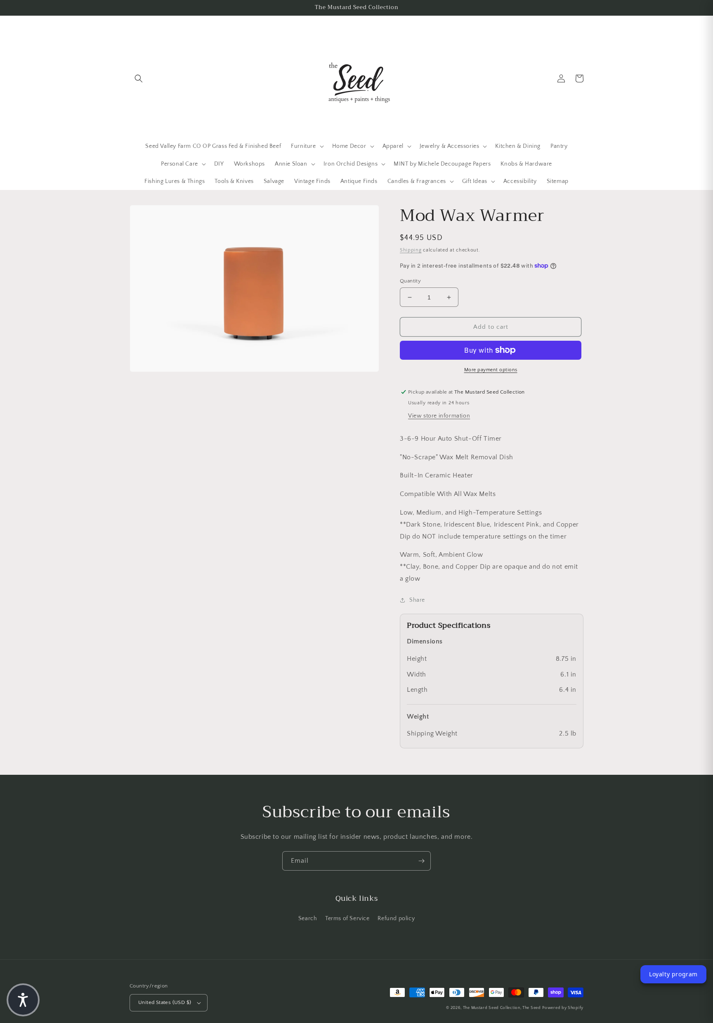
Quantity (410, 281)
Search (307, 918)
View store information (439, 416)
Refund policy (396, 918)
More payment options (490, 370)
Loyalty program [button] (673, 974)
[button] (139, 78)
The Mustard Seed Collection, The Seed (502, 1008)
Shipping (411, 250)
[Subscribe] (421, 861)
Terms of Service (347, 918)
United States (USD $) (164, 1002)
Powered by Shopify (562, 1008)
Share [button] (417, 600)
